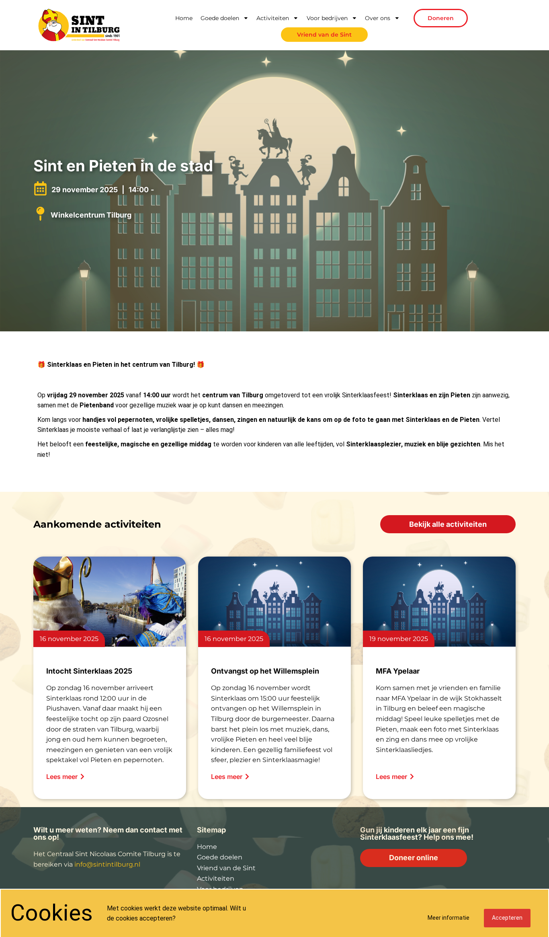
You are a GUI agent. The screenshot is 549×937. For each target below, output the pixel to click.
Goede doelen (220, 18)
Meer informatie (448, 917)
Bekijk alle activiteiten (448, 524)
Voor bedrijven (327, 18)
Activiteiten (272, 18)
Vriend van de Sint (324, 34)
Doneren (441, 18)
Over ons (377, 18)
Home (184, 18)
